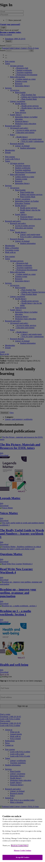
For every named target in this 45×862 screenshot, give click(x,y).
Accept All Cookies (22, 857)
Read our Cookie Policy (19, 845)
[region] (22, 835)
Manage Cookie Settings (22, 850)
